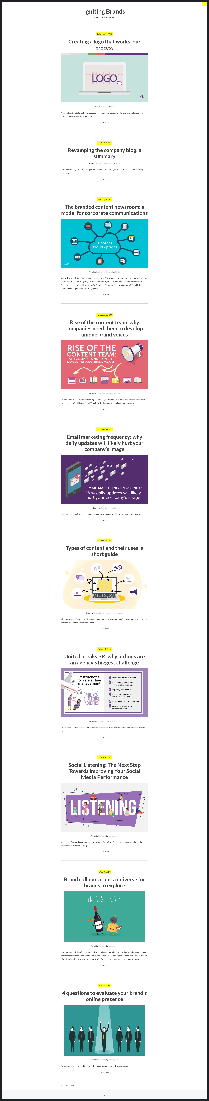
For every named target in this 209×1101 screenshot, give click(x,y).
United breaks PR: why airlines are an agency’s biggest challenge (104, 659)
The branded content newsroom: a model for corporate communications (104, 210)
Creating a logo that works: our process (104, 44)
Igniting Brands (104, 11)
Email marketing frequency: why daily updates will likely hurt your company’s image (105, 443)
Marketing (105, 107)
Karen (113, 107)
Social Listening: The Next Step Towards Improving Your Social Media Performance (104, 771)
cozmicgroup (118, 613)
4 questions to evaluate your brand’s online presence (104, 996)
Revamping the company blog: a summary (104, 153)
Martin (117, 272)
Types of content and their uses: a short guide (104, 551)
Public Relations (102, 721)
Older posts (69, 1085)
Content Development (104, 163)
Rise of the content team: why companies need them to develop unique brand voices (104, 328)
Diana (117, 163)
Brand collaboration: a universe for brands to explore (104, 882)
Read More (104, 122)
